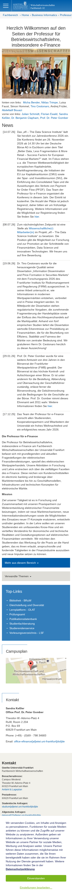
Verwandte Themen (17, 576)
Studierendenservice (21, 628)
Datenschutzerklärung (20, 869)
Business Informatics (44, 15)
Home (25, 15)
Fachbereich (10, 15)
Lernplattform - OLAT (22, 609)
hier (37, 216)
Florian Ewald (49, 114)
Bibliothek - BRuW (20, 600)
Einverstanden (36, 878)
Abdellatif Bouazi (12, 110)
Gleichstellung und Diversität (26, 605)
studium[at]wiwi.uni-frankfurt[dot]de (20, 806)
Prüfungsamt (17, 614)
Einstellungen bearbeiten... (36, 887)
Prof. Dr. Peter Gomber (53, 117)
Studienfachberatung (22, 623)
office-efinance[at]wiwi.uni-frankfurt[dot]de (39, 741)
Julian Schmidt (30, 114)
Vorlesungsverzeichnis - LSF (26, 632)
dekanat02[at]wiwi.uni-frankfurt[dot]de (21, 815)
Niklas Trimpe (49, 102)
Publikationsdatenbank (23, 619)
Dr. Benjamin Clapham (25, 117)
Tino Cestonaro (40, 106)
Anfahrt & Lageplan (12, 789)
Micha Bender (31, 102)
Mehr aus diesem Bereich (21, 562)
